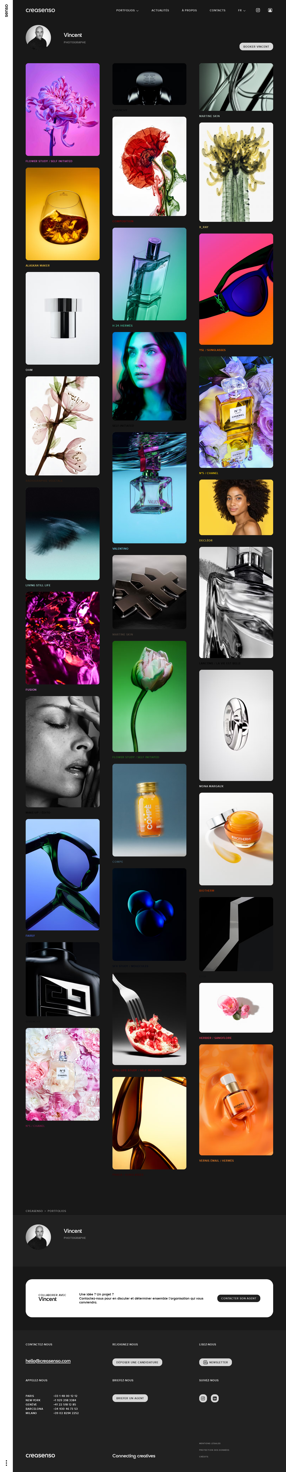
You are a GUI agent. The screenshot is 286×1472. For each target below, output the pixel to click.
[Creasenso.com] (40, 10)
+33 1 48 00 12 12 (65, 1396)
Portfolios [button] (125, 10)
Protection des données (214, 1450)
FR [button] (240, 10)
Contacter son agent (238, 1298)
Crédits (203, 1457)
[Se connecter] (270, 10)
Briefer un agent (130, 1398)
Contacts (217, 10)
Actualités (160, 10)
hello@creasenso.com (48, 1361)
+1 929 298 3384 (65, 1400)
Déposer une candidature (137, 1362)
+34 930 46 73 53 (66, 1408)
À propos (189, 10)
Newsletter (218, 1362)
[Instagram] (258, 10)
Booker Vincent (256, 46)
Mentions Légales (210, 1443)
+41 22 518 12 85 (65, 1404)
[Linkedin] (215, 1398)
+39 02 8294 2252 (66, 1413)
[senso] (6, 10)
